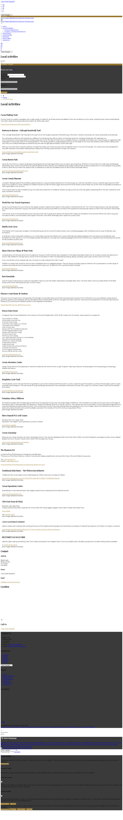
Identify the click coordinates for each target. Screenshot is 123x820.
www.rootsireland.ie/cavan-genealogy (15, 442)
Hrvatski (12, 744)
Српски (3, 746)
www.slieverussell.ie (9, 425)
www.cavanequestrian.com (12, 494)
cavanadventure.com (9, 372)
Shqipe (9, 746)
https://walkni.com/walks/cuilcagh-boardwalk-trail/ (20, 152)
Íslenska (35, 744)
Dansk (33, 742)
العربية (48, 742)
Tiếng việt (94, 744)
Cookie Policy (73, 727)
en (3, 6)
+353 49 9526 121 (9, 459)
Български (103, 742)
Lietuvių (64, 742)
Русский (102, 744)
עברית (30, 744)
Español (5, 658)
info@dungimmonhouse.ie (10, 582)
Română (109, 744)
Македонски (78, 742)
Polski (89, 744)
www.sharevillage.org (9, 269)
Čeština (118, 742)
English (5, 657)
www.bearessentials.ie (10, 286)
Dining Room (7, 33)
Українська (64, 744)
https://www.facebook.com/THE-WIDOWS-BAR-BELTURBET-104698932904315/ (31, 478)
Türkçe (54, 744)
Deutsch (6, 655)
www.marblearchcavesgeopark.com (15, 171)
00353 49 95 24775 (10, 545)
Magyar (6, 744)
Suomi (52, 742)
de (3, 5)
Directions (6, 36)
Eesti (43, 742)
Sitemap (64, 727)
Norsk (40, 744)
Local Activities (7, 35)
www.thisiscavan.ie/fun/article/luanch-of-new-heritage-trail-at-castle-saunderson (31, 529)
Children (4, 85)
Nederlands (47, 744)
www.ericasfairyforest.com (11, 354)
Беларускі (111, 742)
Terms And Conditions (87, 727)
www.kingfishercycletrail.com (12, 391)
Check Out (5, 76)
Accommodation (8, 28)
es (3, 8)
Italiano (5, 662)
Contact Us (6, 40)
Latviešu (70, 742)
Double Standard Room (11, 30)
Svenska (115, 744)
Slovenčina (25, 746)
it (1, 50)
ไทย (58, 744)
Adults (3, 78)
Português (82, 744)
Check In (4, 75)
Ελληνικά (39, 742)
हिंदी (2, 744)
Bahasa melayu (89, 742)
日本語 (71, 744)
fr (3, 10)
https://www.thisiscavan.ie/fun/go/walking (15, 124)
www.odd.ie (6, 511)
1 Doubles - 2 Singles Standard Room (15, 31)
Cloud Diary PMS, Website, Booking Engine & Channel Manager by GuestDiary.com (30, 727)
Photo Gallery (7, 38)
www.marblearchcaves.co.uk (12, 243)
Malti (96, 742)
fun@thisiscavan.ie (12, 461)
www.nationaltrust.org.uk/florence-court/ (16, 305)
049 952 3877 (10, 514)
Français (5, 660)
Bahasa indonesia (21, 744)
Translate (17, 752)
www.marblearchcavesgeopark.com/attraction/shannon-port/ (23, 464)
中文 (30, 746)
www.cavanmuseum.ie (10, 195)
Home (5, 26)
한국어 (76, 744)
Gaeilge (58, 742)
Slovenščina (16, 746)
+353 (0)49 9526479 (8, 1)
